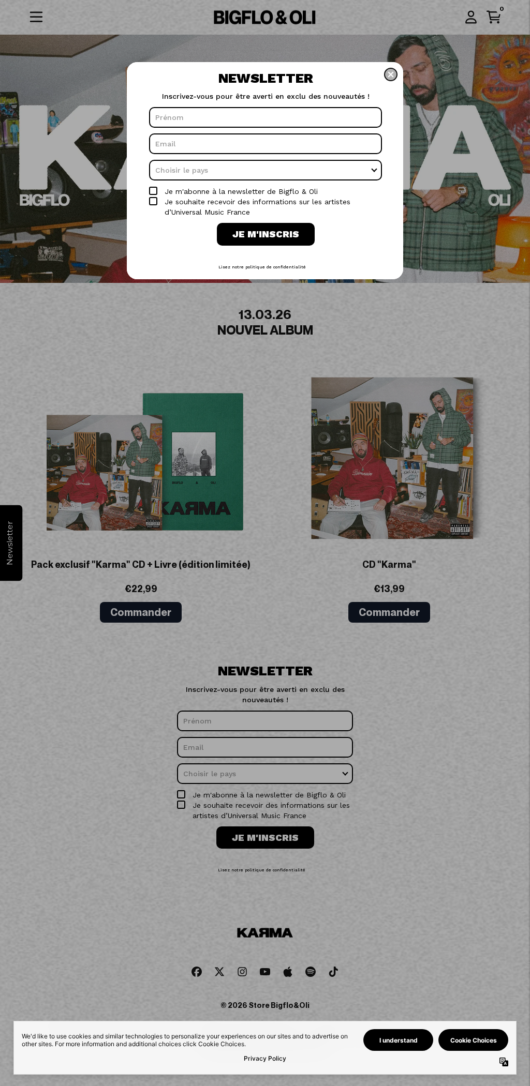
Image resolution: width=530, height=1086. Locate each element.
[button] (391, 74)
